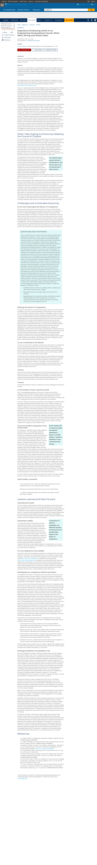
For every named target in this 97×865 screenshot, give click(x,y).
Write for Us (48, 20)
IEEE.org (4, 1)
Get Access (69, 20)
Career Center (23, 1)
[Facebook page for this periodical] (91, 20)
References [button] (7, 40)
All (47, 9)
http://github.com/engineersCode (27, 85)
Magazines (25, 25)
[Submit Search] (91, 10)
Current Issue (14, 20)
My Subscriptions (9, 10)
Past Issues (23, 20)
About (39, 20)
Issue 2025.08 (32, 20)
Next (11, 32)
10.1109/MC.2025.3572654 (33, 40)
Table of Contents (9, 35)
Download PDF (25, 50)
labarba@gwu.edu (22, 778)
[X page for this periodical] (88, 20)
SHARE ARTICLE (38, 50)
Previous (4, 32)
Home (19, 25)
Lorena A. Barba (21, 46)
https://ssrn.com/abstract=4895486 (44, 748)
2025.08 (38, 25)
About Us (31, 1)
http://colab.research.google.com (30, 558)
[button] (89, 1)
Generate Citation (51, 50)
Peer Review (58, 20)
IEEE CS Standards (13, 1)
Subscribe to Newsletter (41, 1)
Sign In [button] (93, 1)
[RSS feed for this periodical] (95, 20)
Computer (6, 20)
